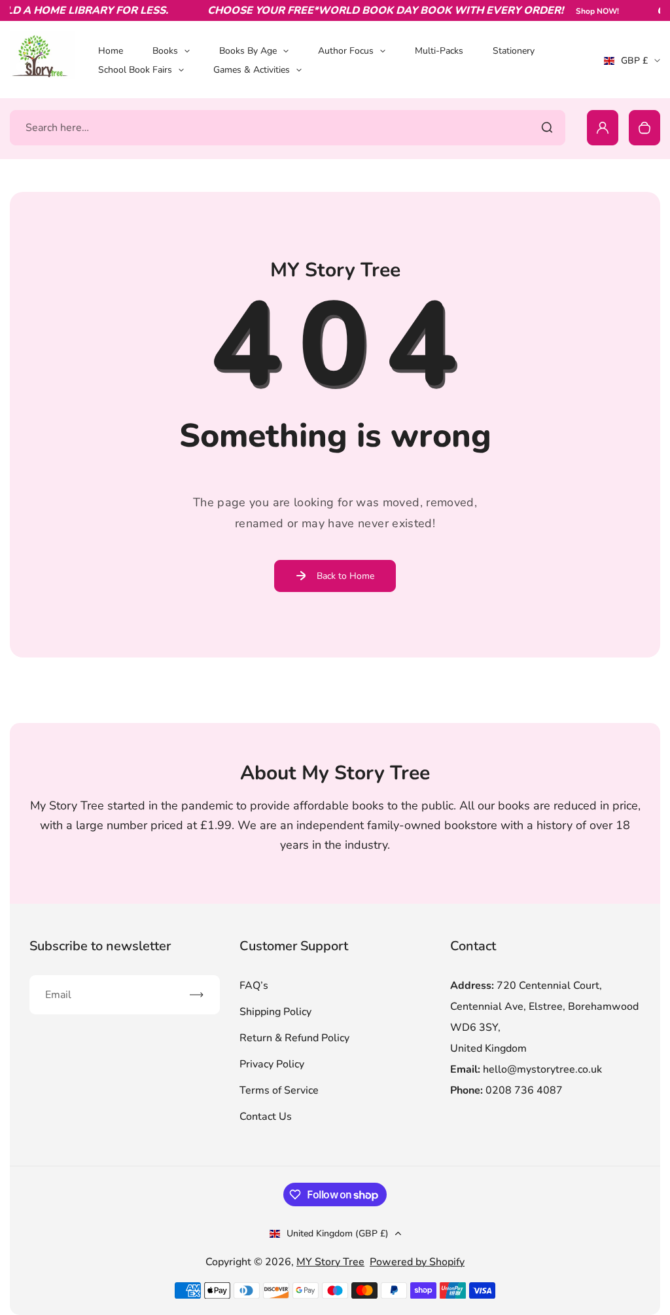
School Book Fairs (135, 70)
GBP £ (632, 64)
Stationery (514, 51)
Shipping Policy (275, 1012)
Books (165, 51)
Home (110, 51)
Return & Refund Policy (294, 1038)
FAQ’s (253, 985)
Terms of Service (279, 1090)
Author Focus (346, 51)
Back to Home (345, 576)
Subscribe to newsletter (100, 946)
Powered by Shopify (417, 1262)
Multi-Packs (439, 51)
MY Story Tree (330, 1262)
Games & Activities (251, 70)
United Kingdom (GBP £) (338, 1233)
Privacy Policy (271, 1064)
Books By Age (248, 51)
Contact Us (265, 1116)
